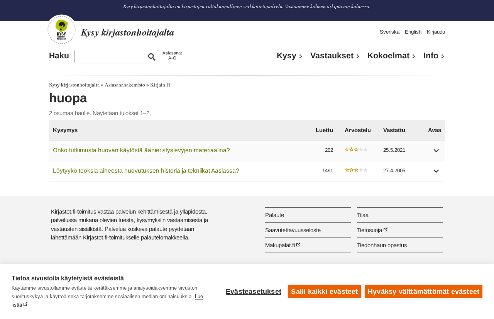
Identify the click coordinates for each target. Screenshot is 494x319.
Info (430, 55)
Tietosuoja (369, 230)
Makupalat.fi (280, 245)
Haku (59, 55)
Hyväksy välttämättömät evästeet (423, 291)
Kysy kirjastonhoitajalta (74, 84)
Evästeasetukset (253, 291)
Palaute (274, 215)
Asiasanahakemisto (125, 84)
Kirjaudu (436, 32)
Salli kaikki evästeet (324, 291)
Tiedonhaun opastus (382, 245)
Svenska (389, 32)
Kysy (286, 55)
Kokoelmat (388, 55)
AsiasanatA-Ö (172, 55)
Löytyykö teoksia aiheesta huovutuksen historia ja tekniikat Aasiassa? (146, 170)
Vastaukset (332, 55)
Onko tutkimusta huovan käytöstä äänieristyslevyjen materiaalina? (141, 150)
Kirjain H (160, 84)
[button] (436, 153)
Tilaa (363, 215)
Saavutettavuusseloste (293, 230)
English (413, 32)
